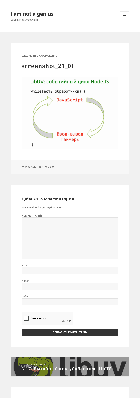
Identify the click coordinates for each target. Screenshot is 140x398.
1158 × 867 (48, 167)
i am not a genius (32, 13)
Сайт (25, 296)
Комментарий (32, 215)
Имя (24, 265)
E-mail (26, 281)
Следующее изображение (39, 55)
